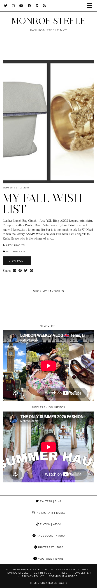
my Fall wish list (43, 203)
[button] (90, 6)
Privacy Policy (33, 576)
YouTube (50, 558)
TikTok (50, 524)
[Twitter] (5, 6)
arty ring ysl (16, 245)
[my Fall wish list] (48, 121)
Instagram (50, 512)
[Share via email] (14, 270)
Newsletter (81, 572)
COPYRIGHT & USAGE (63, 576)
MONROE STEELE (49, 21)
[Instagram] (13, 6)
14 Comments (15, 251)
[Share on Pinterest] (31, 270)
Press (63, 572)
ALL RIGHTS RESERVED (60, 569)
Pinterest (50, 547)
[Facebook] (29, 6)
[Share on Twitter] (26, 270)
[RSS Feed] (44, 6)
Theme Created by (48, 582)
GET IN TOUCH (43, 572)
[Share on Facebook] (20, 270)
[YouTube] (21, 6)
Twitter (50, 501)
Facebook (50, 535)
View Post (17, 260)
